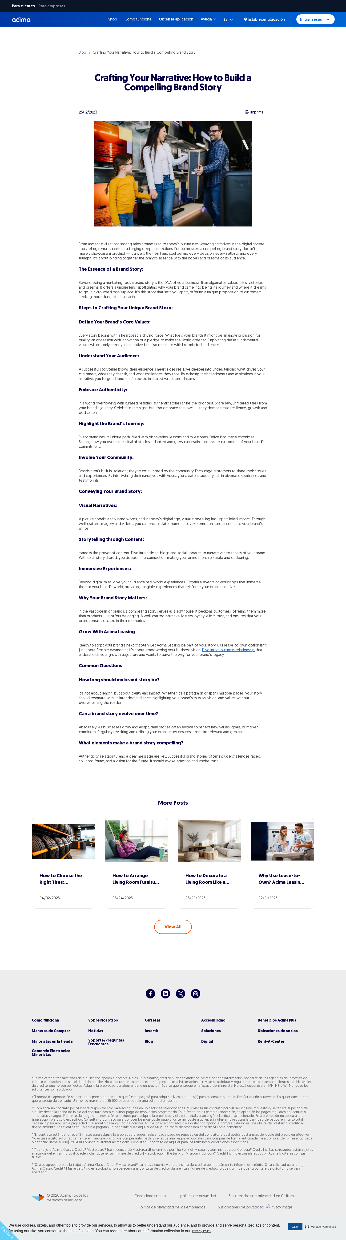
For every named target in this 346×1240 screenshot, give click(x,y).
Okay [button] (295, 1226)
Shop (112, 19)
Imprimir (256, 112)
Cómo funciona (138, 19)
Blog (82, 52)
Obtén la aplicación (176, 19)
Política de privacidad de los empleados (172, 1207)
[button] (320, 1226)
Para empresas (52, 6)
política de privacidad (198, 1195)
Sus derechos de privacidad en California (262, 1195)
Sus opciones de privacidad (241, 1207)
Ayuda (206, 19)
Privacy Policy (201, 1231)
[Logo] (21, 19)
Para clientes (23, 6)
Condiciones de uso (151, 1195)
